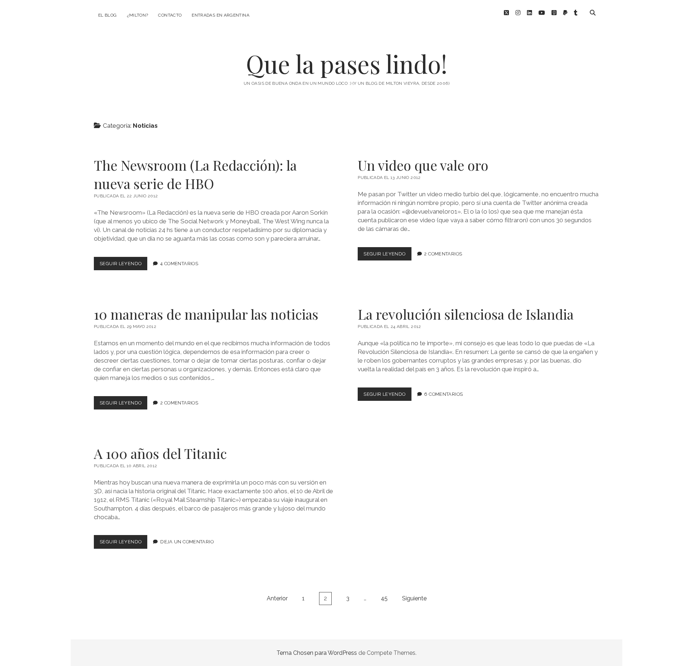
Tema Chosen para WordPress (316, 652)
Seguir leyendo (123, 265)
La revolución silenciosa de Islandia (466, 314)
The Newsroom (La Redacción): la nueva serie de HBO (195, 174)
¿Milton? (137, 15)
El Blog (107, 15)
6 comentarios (443, 394)
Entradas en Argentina (220, 15)
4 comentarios (179, 263)
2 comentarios (443, 254)
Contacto (170, 15)
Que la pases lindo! (346, 64)
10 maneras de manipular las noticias (206, 314)
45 (384, 598)
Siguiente (414, 598)
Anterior (277, 598)
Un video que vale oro (423, 165)
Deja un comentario (187, 541)
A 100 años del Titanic (160, 453)
